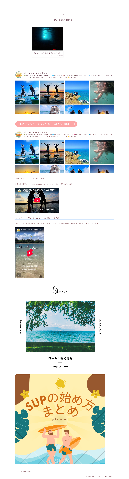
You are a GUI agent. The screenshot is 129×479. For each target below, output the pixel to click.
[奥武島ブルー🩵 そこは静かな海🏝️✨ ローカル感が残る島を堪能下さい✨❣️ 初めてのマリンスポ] (27, 92)
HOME (17, 471)
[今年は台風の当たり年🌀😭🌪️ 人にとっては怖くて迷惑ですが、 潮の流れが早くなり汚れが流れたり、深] (102, 92)
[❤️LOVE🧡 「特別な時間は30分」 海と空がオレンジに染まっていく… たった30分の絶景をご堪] (52, 92)
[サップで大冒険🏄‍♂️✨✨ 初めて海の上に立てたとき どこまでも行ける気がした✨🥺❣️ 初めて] (77, 92)
